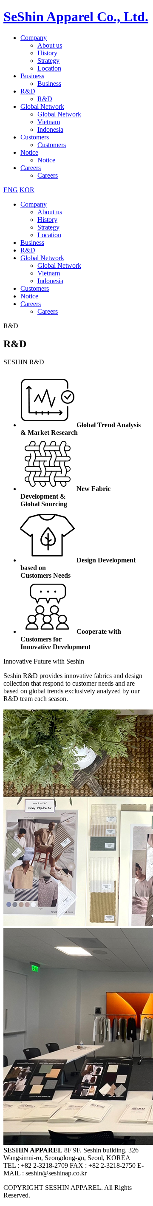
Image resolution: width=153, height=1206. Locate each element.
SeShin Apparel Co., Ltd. (75, 16)
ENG (10, 189)
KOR (27, 189)
